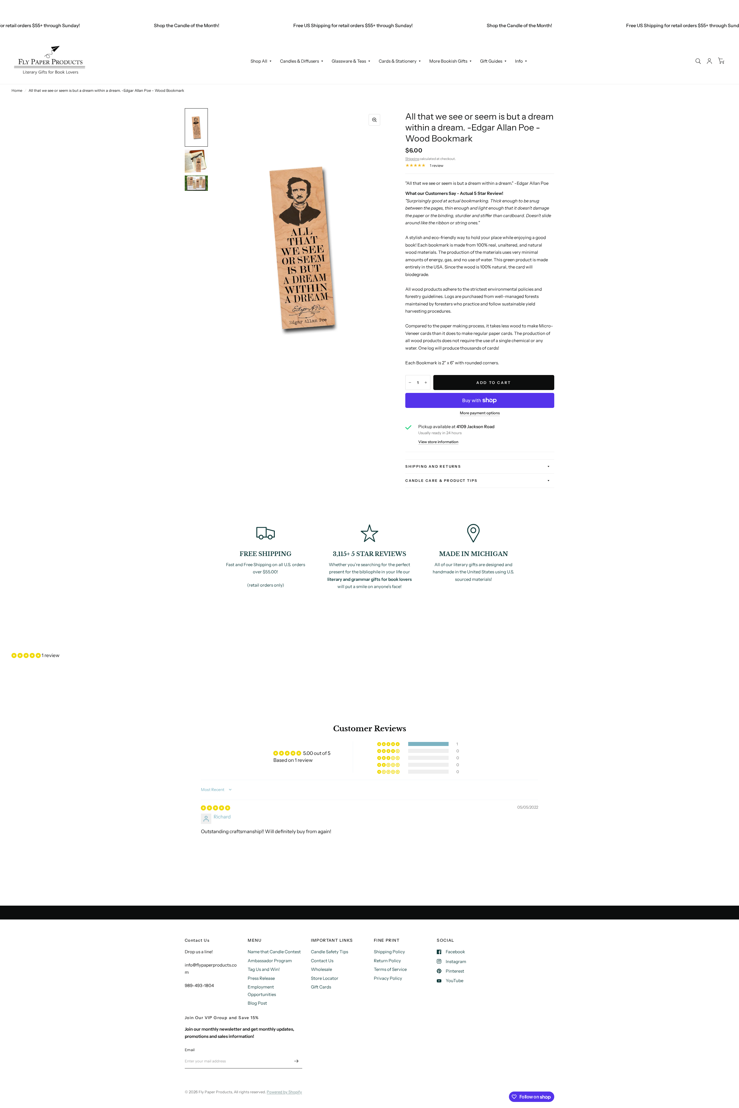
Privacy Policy (388, 978)
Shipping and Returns (433, 466)
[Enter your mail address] (296, 1060)
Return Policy (387, 960)
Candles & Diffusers (299, 61)
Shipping (412, 158)
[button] (27, 655)
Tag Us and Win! (264, 969)
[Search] (698, 61)
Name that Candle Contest (274, 951)
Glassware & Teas (349, 61)
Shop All (259, 61)
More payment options (480, 413)
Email (190, 1049)
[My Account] (709, 61)
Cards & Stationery (398, 61)
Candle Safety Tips (329, 951)
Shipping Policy (389, 951)
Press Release (261, 978)
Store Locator (324, 978)
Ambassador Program (270, 960)
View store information (438, 442)
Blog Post (257, 1003)
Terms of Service (390, 969)
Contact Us (322, 960)
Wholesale (321, 969)
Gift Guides (491, 61)
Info (519, 61)
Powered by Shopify (284, 1092)
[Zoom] (374, 120)
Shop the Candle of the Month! (162, 25)
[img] (215, 808)
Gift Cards (321, 987)
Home (17, 90)
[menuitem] (261, 61)
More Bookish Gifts (448, 61)
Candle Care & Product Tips (441, 480)
